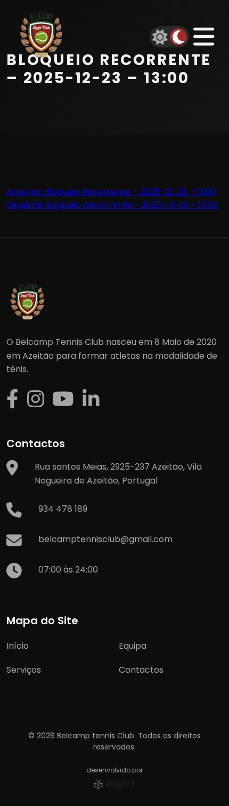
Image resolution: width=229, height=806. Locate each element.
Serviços (23, 670)
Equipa (132, 646)
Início (17, 646)
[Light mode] (160, 36)
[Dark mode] (178, 36)
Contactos (141, 670)
